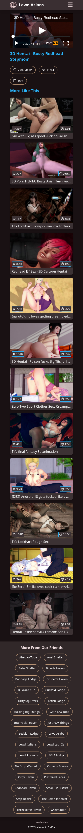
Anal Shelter (55, 657)
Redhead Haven (25, 788)
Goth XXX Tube (59, 712)
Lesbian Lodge (28, 733)
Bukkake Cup (26, 690)
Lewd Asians (31, 4)
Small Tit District (57, 788)
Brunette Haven (57, 679)
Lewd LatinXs (55, 744)
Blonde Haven (55, 668)
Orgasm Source (57, 766)
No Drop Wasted (26, 766)
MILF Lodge (56, 755)
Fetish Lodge (56, 701)
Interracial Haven (25, 723)
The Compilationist (54, 799)
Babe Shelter (27, 668)
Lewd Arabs (56, 733)
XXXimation (58, 810)
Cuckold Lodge (55, 690)
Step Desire (24, 799)
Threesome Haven (29, 810)
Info (20, 81)
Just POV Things (58, 723)
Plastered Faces (54, 777)
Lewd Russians (29, 755)
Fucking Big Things (27, 712)
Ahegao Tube (28, 657)
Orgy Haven (26, 777)
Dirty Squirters (28, 701)
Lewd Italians (28, 744)
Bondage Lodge (25, 679)
